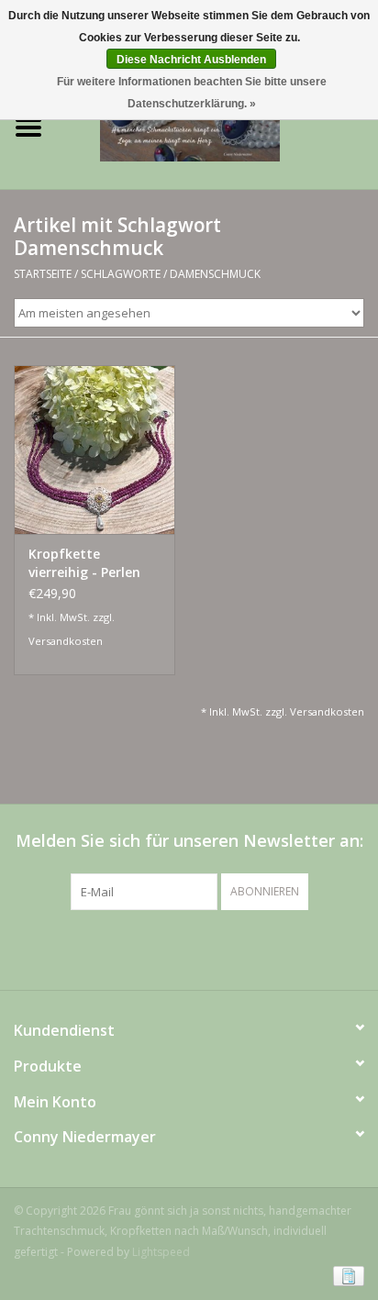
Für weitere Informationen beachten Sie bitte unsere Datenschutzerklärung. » (192, 92)
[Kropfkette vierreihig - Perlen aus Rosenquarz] (94, 449)
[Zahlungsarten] (345, 1275)
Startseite (43, 274)
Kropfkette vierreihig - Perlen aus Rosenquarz (84, 563)
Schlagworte (121, 274)
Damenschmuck (215, 274)
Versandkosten (65, 641)
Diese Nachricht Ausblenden (191, 59)
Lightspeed (161, 1252)
